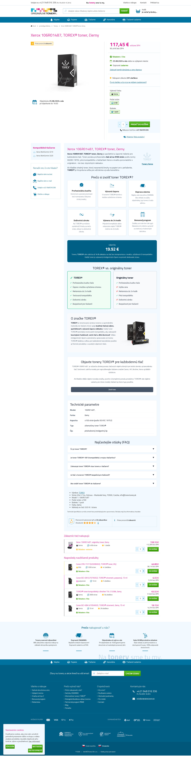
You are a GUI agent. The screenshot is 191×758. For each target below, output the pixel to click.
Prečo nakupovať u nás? (73, 690)
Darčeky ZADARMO (72, 693)
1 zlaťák (107, 545)
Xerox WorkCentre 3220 (44, 155)
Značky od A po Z (38, 696)
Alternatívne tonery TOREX (75, 696)
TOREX (82, 492)
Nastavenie (37, 746)
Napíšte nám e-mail (45, 181)
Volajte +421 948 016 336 (47, 187)
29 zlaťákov (104, 608)
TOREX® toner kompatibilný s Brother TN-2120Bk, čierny (98, 591)
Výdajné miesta (37, 693)
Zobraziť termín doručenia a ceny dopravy (126, 69)
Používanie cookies (105, 693)
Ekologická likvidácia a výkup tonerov (78, 699)
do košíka (153, 549)
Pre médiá (101, 699)
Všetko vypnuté (35, 750)
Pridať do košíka (139, 124)
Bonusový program (38, 699)
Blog (66, 705)
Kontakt (101, 702)
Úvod (34, 26)
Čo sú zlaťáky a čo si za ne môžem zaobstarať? (128, 82)
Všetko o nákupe (43, 194)
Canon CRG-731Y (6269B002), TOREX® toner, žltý (96, 564)
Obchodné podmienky (106, 696)
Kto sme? (101, 690)
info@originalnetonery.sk (146, 698)
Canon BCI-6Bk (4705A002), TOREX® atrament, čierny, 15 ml (100, 605)
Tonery (56, 26)
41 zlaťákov (107, 567)
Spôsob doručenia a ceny (41, 690)
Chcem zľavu (132, 673)
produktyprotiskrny (44, 26)
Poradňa (68, 708)
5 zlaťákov (107, 581)
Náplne (56, 19)
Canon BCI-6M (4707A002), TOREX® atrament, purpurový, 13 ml (101, 577)
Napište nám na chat (45, 174)
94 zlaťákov (108, 594)
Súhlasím (10, 746)
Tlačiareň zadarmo (133, 19)
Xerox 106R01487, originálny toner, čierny (92, 542)
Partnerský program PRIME (74, 702)
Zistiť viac (112, 389)
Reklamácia (36, 702)
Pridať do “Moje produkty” (135, 137)
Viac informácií (34, 741)
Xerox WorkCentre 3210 (44, 152)
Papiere (73, 19)
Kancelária (110, 19)
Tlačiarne (92, 19)
